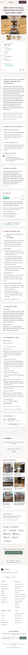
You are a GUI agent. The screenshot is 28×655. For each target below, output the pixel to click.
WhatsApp (13, 530)
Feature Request (5, 622)
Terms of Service (19, 618)
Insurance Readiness (20, 594)
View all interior (7, 507)
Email (22, 530)
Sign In (13, 451)
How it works (4, 584)
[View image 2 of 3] (13, 31)
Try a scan (22, 2)
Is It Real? (17, 605)
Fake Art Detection (19, 584)
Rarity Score (4, 600)
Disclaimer (17, 620)
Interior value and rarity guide (10, 519)
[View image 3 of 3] (16, 31)
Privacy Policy (18, 615)
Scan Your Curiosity (14, 552)
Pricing (3, 615)
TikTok (14, 577)
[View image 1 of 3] (10, 31)
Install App (17, 607)
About (2, 613)
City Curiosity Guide (20, 598)
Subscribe (23, 638)
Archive (12, 560)
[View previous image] (3, 25)
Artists (2, 593)
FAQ (2, 618)
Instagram (7, 577)
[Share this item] (23, 70)
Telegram (17, 534)
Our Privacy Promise (20, 613)
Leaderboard (4, 597)
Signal (15, 537)
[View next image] (24, 25)
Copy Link (8, 541)
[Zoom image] (3, 18)
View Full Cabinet (13, 424)
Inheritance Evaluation (20, 596)
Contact (3, 620)
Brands (2, 591)
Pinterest (8, 534)
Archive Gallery (5, 588)
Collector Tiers (4, 602)
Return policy (18, 622)
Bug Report (3, 624)
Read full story (6, 186)
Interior (6, 52)
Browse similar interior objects (11, 406)
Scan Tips (3, 586)
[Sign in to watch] (20, 70)
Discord (7, 537)
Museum (3, 595)
